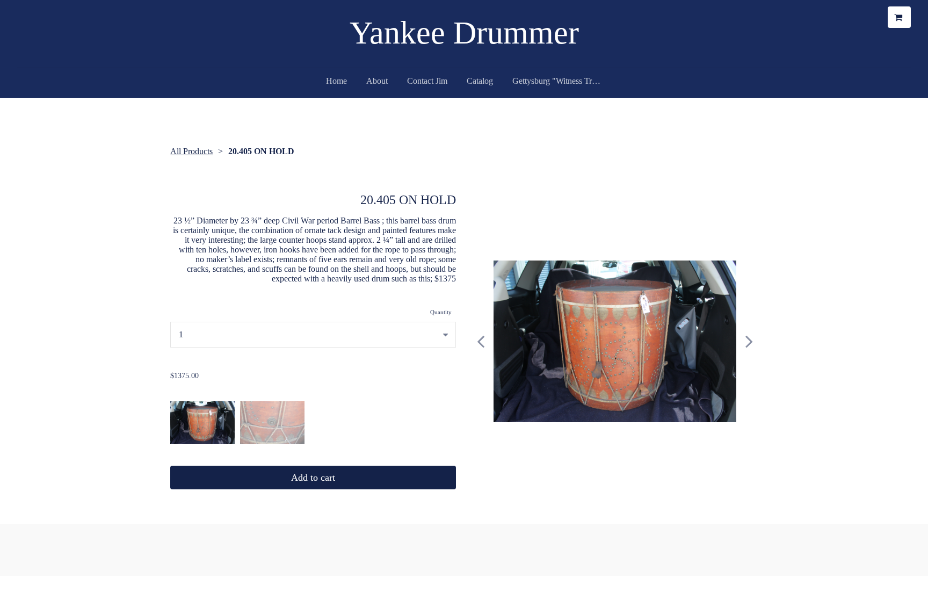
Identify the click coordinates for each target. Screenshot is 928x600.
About (377, 80)
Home (336, 80)
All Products (191, 151)
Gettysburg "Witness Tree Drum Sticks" (561, 80)
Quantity (441, 312)
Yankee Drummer (464, 32)
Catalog (480, 80)
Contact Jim (427, 80)
